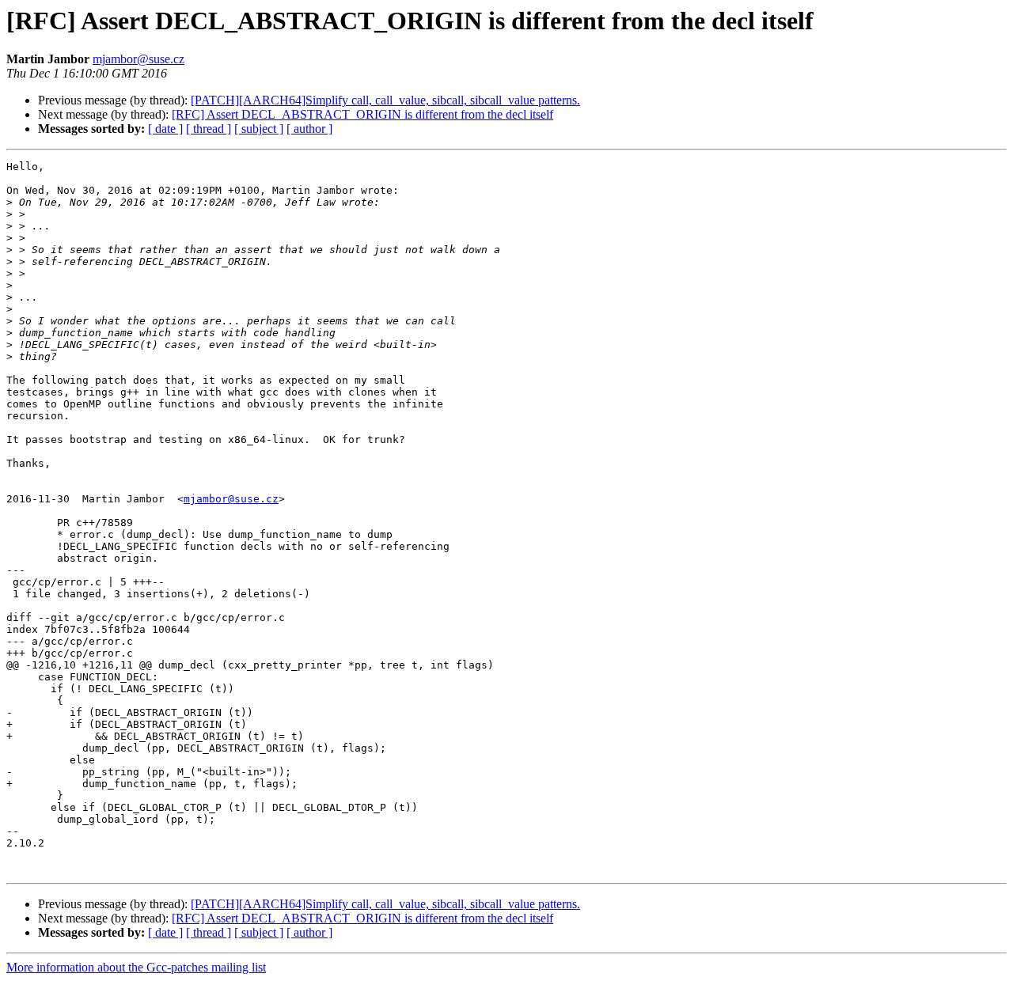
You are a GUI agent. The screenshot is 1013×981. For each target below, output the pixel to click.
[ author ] (309, 128)
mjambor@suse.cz (138, 59)
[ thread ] (208, 128)
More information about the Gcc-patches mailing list (136, 967)
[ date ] (165, 128)
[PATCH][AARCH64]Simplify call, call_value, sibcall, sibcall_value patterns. (385, 100)
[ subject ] (258, 128)
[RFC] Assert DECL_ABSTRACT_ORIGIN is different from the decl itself (362, 114)
